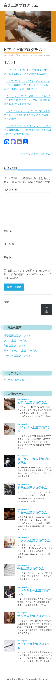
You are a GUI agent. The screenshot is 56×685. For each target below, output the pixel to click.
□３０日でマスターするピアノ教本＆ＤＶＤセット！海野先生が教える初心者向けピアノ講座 (27, 115)
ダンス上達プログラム (16, 340)
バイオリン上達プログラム (35, 153)
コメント (10, 189)
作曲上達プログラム (15, 345)
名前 (8, 230)
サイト (7, 257)
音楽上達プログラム (21, 5)
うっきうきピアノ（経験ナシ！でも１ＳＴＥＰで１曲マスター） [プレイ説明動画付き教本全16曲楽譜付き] (27, 100)
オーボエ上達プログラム (17, 355)
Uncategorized (42, 55)
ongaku (26, 55)
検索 (6, 301)
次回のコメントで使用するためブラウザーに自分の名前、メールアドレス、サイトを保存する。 (27, 274)
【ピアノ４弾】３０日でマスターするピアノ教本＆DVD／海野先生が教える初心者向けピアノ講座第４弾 (27, 130)
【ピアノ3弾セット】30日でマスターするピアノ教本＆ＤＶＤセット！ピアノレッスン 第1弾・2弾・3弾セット (27, 84)
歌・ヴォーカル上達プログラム (21, 350)
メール (9, 244)
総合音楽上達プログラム (17, 335)
